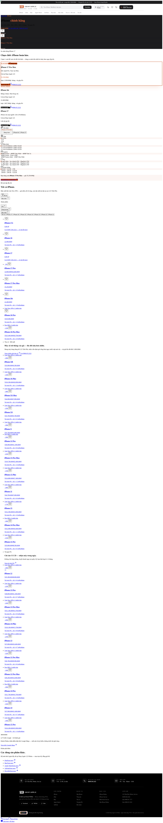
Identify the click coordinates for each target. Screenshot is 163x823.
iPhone (21, 12)
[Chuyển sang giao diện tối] (108, 7)
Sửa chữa (60, 12)
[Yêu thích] (112, 7)
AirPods (46, 12)
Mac (31, 12)
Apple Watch (38, 12)
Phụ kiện (53, 12)
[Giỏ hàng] (116, 7)
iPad (26, 12)
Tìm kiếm (87, 7)
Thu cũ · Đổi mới (70, 12)
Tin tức (80, 12)
